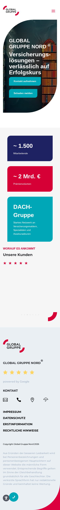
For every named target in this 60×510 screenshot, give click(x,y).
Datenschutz (14, 418)
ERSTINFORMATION (17, 424)
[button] (13, 497)
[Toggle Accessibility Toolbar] (6, 498)
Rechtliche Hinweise (20, 430)
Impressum (12, 412)
